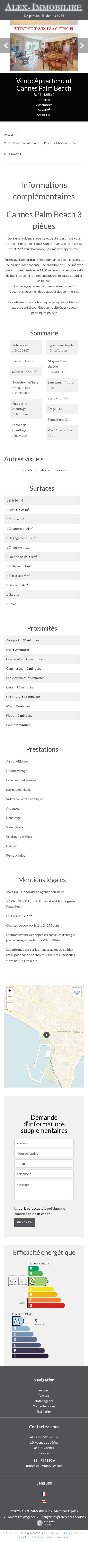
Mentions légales (66, 1511)
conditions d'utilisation (31, 1537)
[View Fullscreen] (10, 1006)
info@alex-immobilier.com (44, 1466)
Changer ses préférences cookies (63, 1517)
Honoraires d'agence (21, 1517)
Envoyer (24, 1222)
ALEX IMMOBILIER (44, 1437)
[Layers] (76, 992)
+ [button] (9, 990)
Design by (49, 1523)
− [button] (9, 996)
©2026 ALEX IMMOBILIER (30, 1511)
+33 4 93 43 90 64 (44, 1460)
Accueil (9, 134)
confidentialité (68, 1533)
